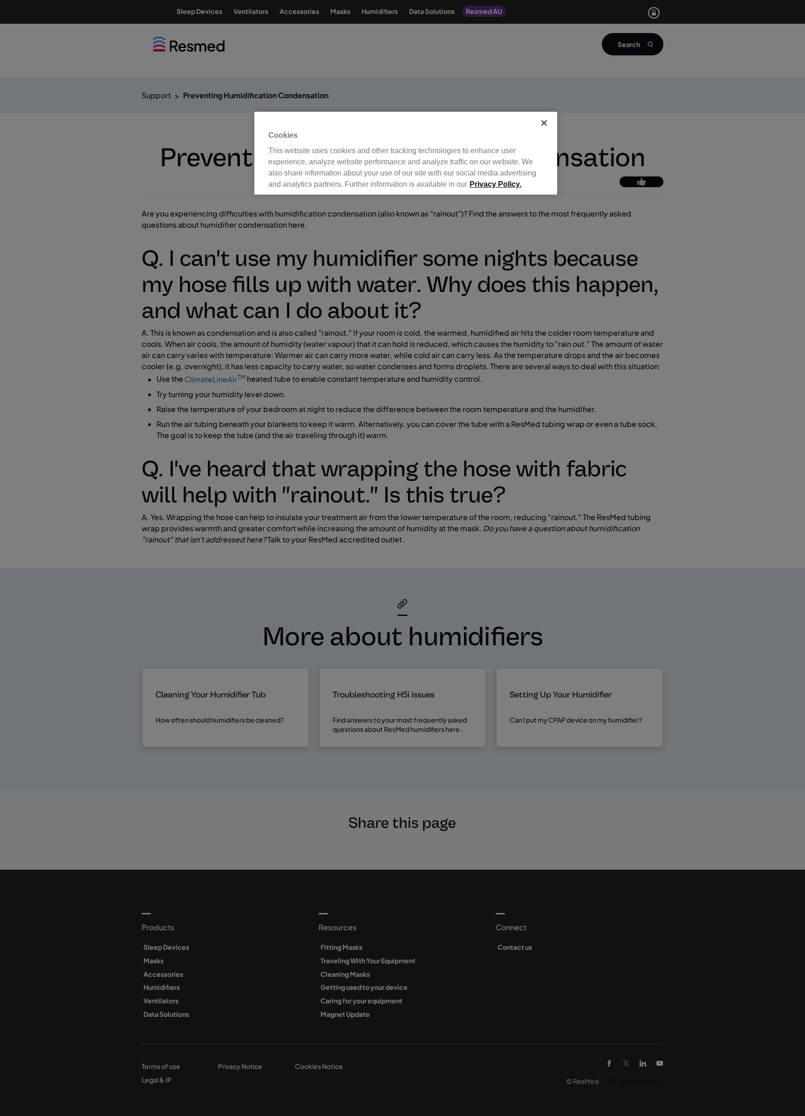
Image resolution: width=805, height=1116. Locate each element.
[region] (405, 153)
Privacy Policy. (495, 184)
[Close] (544, 123)
